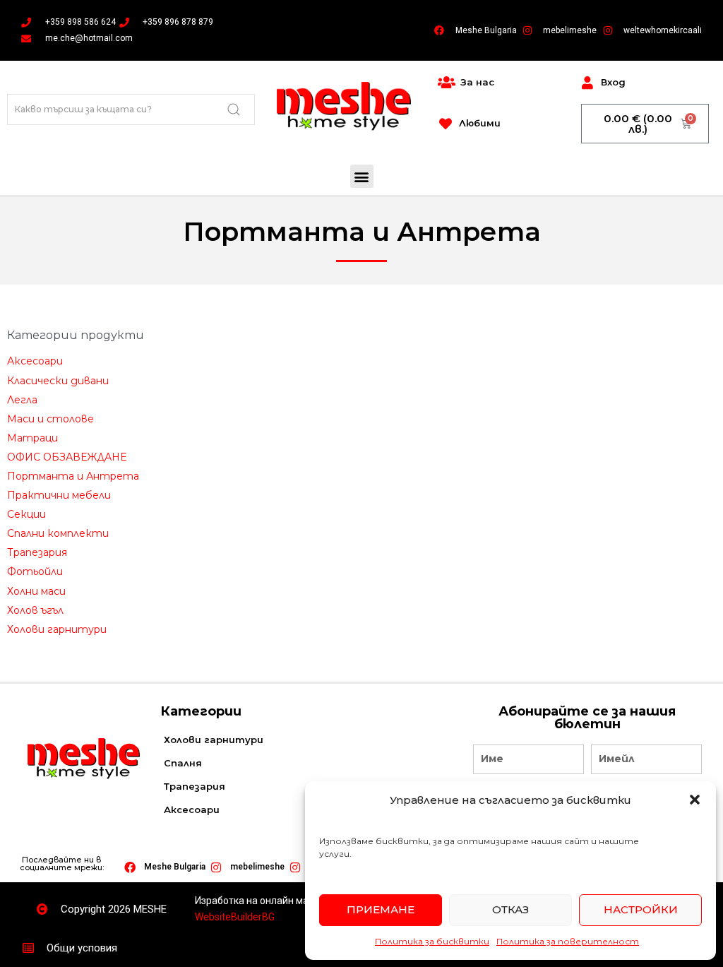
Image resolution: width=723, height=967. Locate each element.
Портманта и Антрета (73, 476)
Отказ (510, 909)
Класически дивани (58, 380)
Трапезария (37, 552)
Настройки (641, 909)
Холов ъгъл (35, 610)
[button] (695, 800)
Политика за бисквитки (432, 941)
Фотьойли (35, 571)
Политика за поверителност (567, 941)
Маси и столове (50, 419)
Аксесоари (35, 361)
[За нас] (446, 83)
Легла (22, 399)
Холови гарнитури (57, 629)
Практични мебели (59, 495)
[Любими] (445, 123)
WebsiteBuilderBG (235, 916)
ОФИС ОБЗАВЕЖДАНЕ (66, 457)
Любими (480, 123)
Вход (613, 82)
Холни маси (36, 591)
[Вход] (587, 82)
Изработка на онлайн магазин (265, 900)
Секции (26, 514)
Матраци (32, 438)
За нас (477, 82)
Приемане (380, 909)
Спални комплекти (58, 533)
